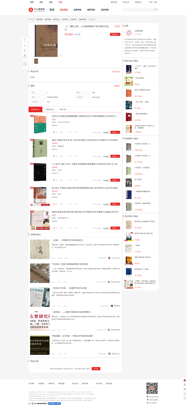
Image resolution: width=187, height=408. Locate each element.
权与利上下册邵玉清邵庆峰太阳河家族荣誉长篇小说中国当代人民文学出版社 (85, 188)
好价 (41, 2)
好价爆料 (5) (35, 109)
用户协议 (99, 383)
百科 (60, 2)
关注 (118, 26)
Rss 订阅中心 (153, 403)
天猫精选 (106, 132)
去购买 (115, 132)
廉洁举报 (85, 383)
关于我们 (32, 383)
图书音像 (48, 19)
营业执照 (91, 394)
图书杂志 (56, 19)
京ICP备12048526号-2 (85, 392)
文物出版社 (82, 19)
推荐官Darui (116, 354)
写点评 (96, 369)
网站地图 (61, 383)
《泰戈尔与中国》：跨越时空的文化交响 (69, 288)
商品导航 (64, 10)
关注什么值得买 (153, 400)
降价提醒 (77, 34)
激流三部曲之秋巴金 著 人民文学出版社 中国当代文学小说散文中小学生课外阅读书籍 (86, 140)
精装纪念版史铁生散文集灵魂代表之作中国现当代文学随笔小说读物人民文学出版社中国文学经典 (86, 212)
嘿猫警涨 (117, 306)
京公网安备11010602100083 (37, 392)
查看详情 (127, 53)
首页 (32, 2)
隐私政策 (109, 383)
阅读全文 (55, 125)
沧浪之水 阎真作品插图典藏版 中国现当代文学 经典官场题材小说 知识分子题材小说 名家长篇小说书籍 (86, 116)
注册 (155, 2)
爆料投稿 (138, 2)
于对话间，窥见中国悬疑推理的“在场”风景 (70, 264)
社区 (51, 2)
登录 (150, 2)
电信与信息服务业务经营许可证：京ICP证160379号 (62, 392)
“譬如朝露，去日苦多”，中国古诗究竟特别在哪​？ (73, 336)
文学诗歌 (65, 19)
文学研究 (73, 19)
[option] (36, 61)
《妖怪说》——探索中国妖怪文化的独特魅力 (71, 312)
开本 (78, 92)
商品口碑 (63, 109)
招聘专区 (51, 383)
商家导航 (91, 10)
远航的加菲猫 (115, 282)
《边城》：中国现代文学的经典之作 (67, 240)
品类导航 (105, 10)
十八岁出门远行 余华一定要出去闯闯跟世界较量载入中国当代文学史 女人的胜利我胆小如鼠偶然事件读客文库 (86, 164)
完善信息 (117, 71)
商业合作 (126, 2)
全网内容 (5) (50, 109)
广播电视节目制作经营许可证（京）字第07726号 (43, 396)
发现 (32, 116)
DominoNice (116, 258)
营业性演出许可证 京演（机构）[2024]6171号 (42, 394)
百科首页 (40, 19)
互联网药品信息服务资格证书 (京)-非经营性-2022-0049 (72, 394)
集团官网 (114, 2)
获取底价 (116, 34)
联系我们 (42, 383)
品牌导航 (77, 10)
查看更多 (117, 86)
